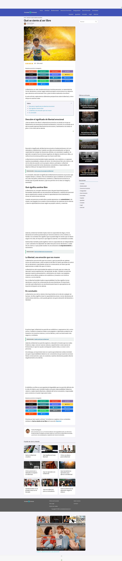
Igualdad (77, 14)
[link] (38, 525)
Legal (90, 14)
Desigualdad (76, 10)
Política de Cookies (53, 506)
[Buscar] (95, 21)
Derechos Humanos (66, 10)
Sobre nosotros (77, 501)
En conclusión (32, 112)
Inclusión (84, 14)
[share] (83, 524)
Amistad (47, 10)
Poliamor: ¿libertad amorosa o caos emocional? (53, 525)
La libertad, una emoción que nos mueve (40, 110)
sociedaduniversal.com (65, 509)
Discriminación (86, 10)
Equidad (71, 14)
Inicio (41, 10)
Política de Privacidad (54, 501)
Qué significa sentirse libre (36, 108)
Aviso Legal (51, 503)
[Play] (69, 519)
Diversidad (95, 10)
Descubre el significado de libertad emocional (41, 106)
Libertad (96, 14)
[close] (61, 556)
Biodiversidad (55, 10)
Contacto (76, 503)
